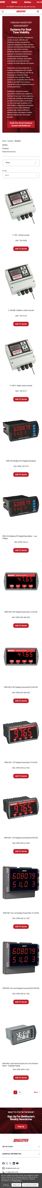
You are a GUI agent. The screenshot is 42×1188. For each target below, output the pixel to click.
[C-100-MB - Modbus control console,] (21, 280)
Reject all (16, 1185)
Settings (6, 1185)
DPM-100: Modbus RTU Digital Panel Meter (21, 461)
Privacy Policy (17, 1181)
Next (36, 1092)
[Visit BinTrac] (27, 2)
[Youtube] (17, 1163)
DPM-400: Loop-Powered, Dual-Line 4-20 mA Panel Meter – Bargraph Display (20, 1064)
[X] (10, 1163)
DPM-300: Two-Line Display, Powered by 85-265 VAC (21, 988)
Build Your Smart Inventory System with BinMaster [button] (21, 124)
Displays (5, 148)
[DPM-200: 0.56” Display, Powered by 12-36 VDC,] (21, 582)
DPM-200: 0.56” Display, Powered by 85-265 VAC (21, 687)
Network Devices (9, 152)
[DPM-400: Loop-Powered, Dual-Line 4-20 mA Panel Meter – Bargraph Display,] (21, 1033)
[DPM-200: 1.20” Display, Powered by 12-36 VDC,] (21, 732)
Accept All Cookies (30, 1185)
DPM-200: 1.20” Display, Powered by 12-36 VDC (21, 762)
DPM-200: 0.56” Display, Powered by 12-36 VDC (21, 612)
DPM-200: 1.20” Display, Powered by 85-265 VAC (21, 838)
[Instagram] (7, 1163)
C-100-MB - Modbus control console (21, 310)
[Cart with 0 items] (37, 11)
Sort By (4, 171)
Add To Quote (21, 249)
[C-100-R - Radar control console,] (21, 355)
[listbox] (21, 175)
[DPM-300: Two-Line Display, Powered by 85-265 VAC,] (21, 958)
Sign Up (21, 1127)
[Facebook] (3, 1163)
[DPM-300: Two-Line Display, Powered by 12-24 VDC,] (21, 883)
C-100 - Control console (21, 235)
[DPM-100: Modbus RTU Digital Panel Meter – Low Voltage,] (21, 506)
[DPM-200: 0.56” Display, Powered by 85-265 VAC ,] (21, 657)
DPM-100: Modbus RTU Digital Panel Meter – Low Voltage (19, 537)
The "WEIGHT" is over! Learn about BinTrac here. (21, 7)
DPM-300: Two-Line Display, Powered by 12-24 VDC (21, 913)
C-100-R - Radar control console (21, 386)
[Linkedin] (14, 1163)
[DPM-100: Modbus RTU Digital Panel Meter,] (21, 430)
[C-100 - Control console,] (21, 205)
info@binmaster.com (12, 1168)
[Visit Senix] (14, 2)
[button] (2, 11)
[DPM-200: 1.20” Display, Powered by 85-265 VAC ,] (21, 807)
